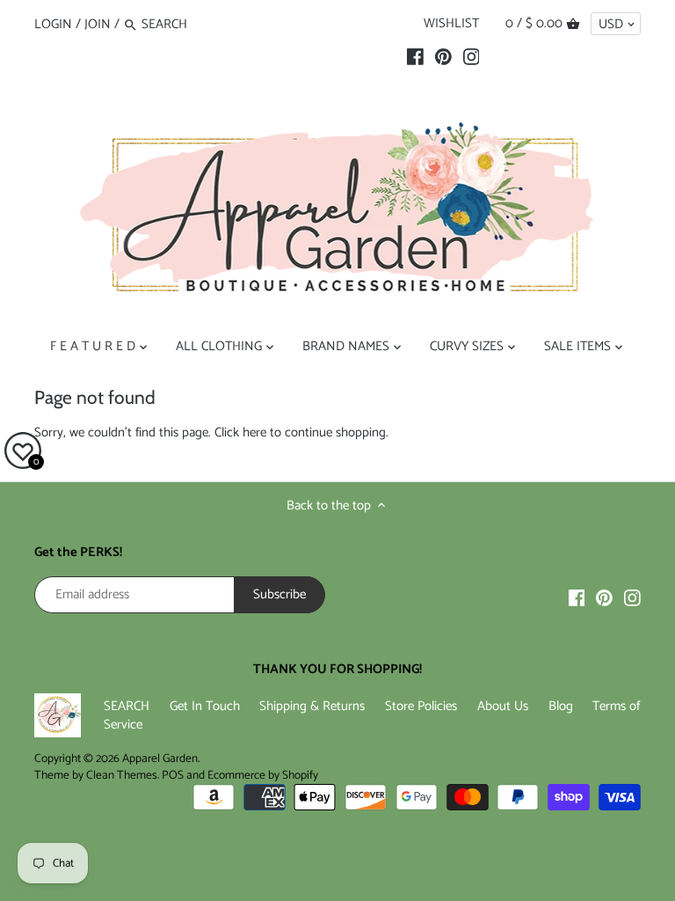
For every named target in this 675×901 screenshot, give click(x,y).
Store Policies (421, 706)
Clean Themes (121, 775)
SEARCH (126, 706)
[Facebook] (415, 57)
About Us (502, 706)
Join (97, 24)
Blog (560, 706)
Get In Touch (205, 706)
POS (173, 775)
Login (53, 24)
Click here (240, 432)
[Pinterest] (443, 57)
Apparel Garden (160, 758)
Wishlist (451, 23)
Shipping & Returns (312, 706)
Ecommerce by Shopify (262, 775)
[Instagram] (471, 57)
